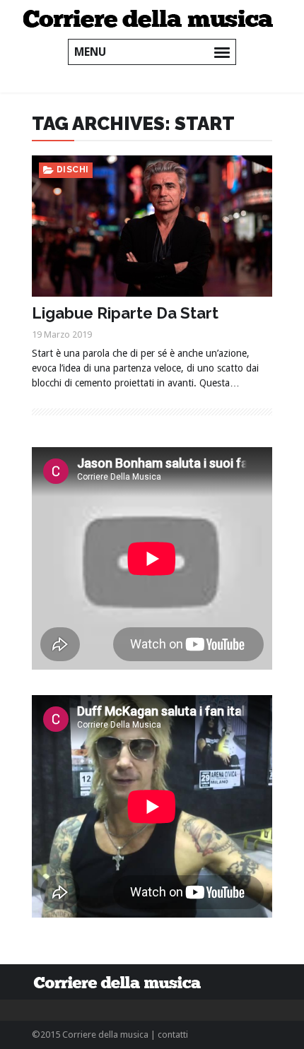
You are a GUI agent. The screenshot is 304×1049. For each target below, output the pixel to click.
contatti (173, 1034)
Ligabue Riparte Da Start (125, 313)
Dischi (72, 169)
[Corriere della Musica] (152, 17)
